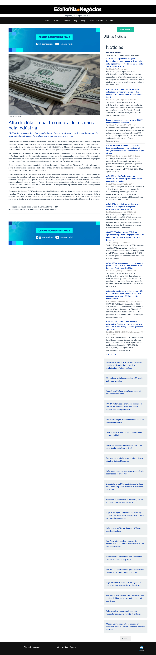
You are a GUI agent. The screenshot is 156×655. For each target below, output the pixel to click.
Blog (75, 21)
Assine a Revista (96, 21)
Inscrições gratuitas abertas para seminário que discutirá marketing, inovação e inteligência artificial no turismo (124, 365)
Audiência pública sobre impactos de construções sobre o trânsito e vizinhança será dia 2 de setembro (125, 544)
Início (47, 21)
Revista (56, 21)
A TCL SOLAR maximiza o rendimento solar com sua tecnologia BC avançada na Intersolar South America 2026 (124, 206)
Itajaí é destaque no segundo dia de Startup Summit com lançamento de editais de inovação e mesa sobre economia (125, 515)
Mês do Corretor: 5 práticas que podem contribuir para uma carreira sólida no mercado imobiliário (125, 626)
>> (114, 354)
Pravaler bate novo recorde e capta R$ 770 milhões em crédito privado (124, 121)
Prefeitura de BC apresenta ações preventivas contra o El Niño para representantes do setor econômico (125, 598)
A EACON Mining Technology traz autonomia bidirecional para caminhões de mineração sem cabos (124, 178)
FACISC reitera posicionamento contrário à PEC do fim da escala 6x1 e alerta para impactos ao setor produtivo (124, 406)
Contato (109, 21)
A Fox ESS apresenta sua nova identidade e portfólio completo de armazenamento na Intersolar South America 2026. (124, 265)
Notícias (67, 21)
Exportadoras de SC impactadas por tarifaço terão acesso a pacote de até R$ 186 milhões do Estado (124, 487)
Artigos (84, 21)
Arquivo (125, 638)
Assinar (65, 647)
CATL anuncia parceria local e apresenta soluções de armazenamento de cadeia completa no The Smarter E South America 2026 (124, 93)
